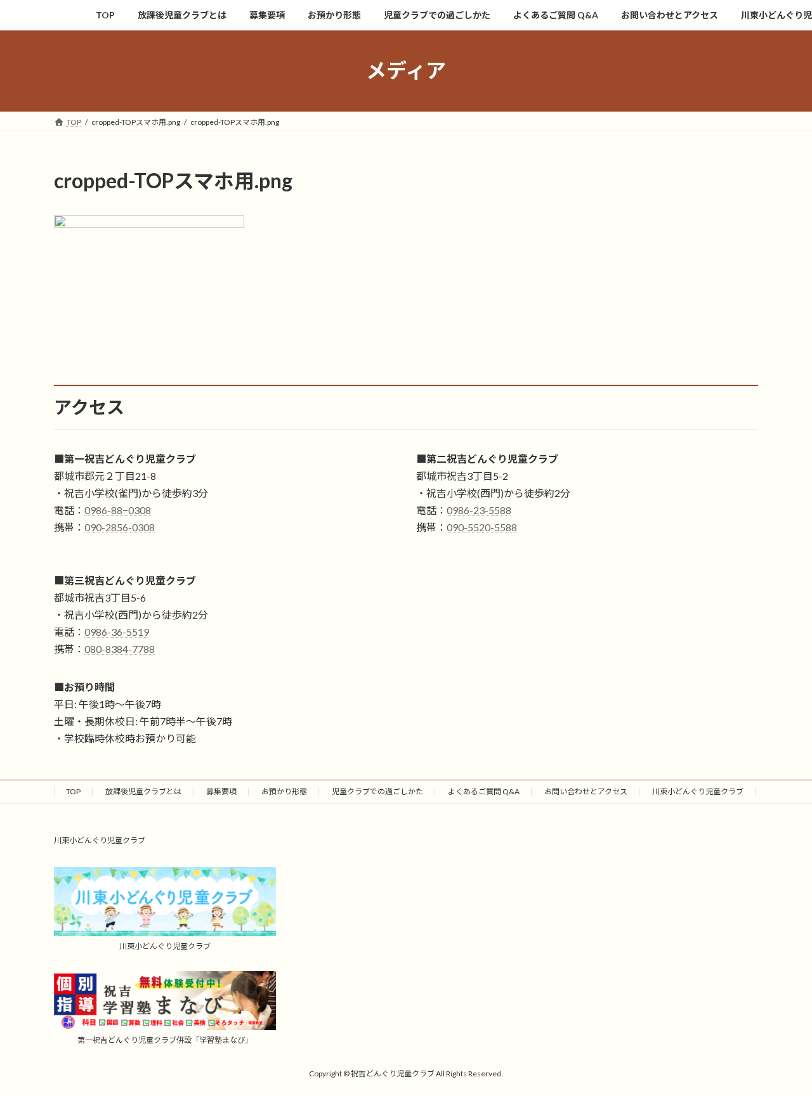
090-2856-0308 (119, 527)
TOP (73, 791)
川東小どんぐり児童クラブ (697, 791)
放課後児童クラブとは (143, 791)
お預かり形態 (284, 791)
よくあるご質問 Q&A (484, 791)
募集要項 (221, 791)
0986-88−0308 (117, 510)
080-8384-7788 (119, 649)
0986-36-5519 (116, 632)
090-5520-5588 (482, 527)
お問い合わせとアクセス (585, 791)
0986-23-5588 (479, 510)
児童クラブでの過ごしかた (377, 791)
